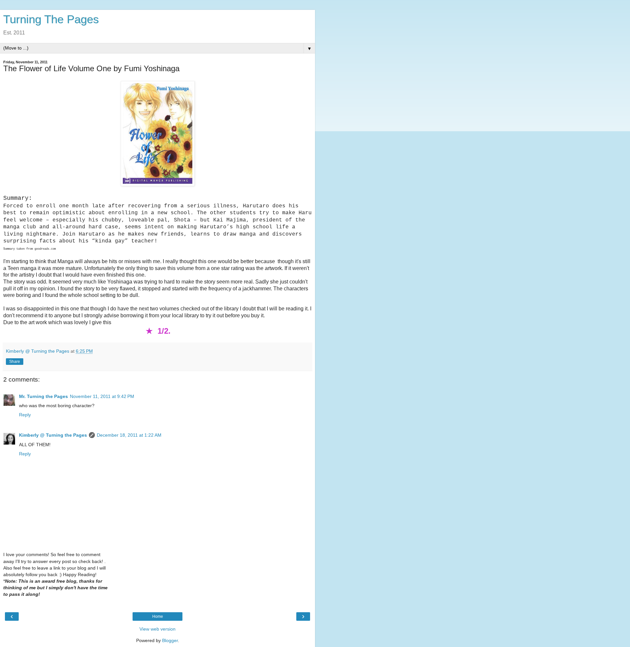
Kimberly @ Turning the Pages (53, 435)
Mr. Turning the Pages (43, 396)
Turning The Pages (51, 19)
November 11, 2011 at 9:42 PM (102, 396)
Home (157, 616)
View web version (157, 629)
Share (14, 361)
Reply (25, 414)
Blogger (170, 640)
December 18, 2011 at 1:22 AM (129, 435)
